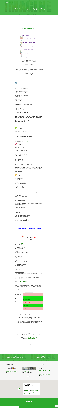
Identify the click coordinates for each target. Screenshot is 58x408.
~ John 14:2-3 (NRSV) (21, 325)
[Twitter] (31, 401)
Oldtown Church (13, 3)
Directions (31, 392)
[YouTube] (27, 401)
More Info (26, 392)
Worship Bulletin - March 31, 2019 (15, 357)
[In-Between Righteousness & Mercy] (12, 369)
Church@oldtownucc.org (31, 338)
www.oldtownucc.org (30, 339)
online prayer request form (23, 281)
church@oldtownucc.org (34, 390)
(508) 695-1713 (27, 390)
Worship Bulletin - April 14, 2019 (43, 357)
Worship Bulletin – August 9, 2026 (44, 374)
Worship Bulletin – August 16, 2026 (44, 370)
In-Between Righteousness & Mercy (12, 371)
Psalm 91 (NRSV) (26, 141)
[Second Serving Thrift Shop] (29, 369)
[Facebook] (29, 401)
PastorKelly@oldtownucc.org (32, 337)
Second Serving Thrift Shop (26, 371)
